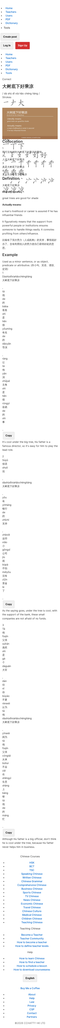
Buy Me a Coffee (30, 988)
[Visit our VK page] (32, 984)
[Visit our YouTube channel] (35, 984)
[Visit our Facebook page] (24, 984)
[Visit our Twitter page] (28, 984)
